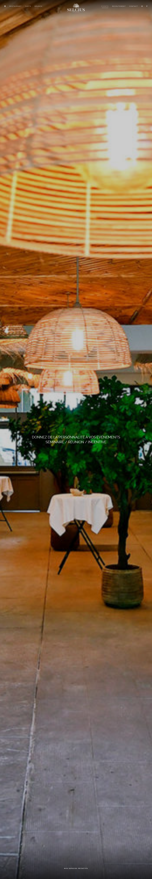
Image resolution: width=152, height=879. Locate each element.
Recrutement (119, 6)
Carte (28, 6)
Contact (133, 6)
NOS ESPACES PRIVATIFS (76, 868)
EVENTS (105, 6)
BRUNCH (38, 6)
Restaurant (16, 6)
